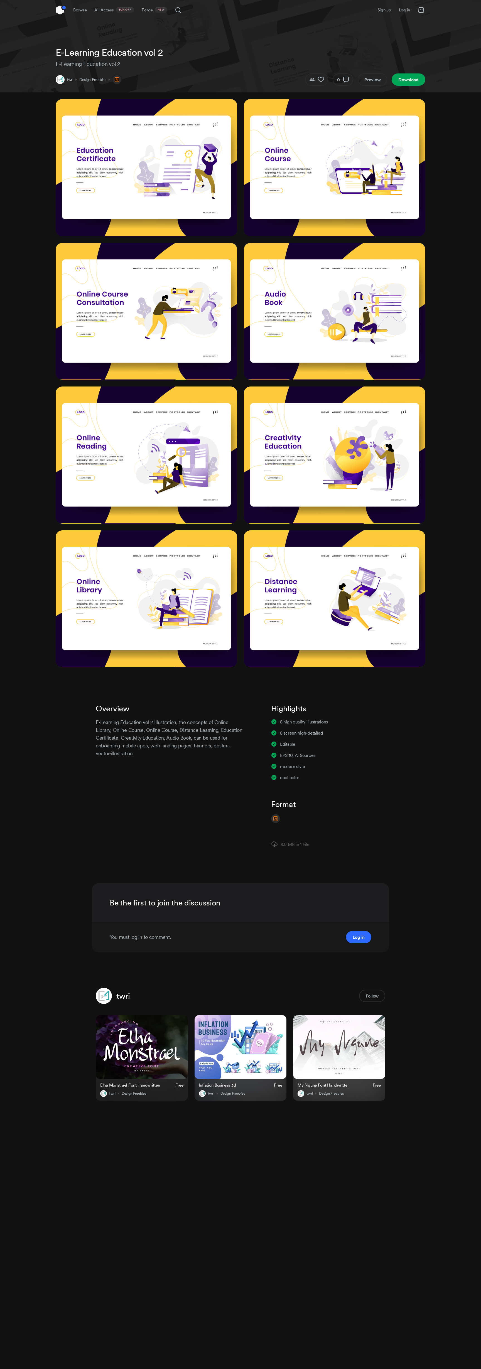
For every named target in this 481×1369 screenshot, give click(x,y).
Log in (404, 10)
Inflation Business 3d (217, 1085)
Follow (372, 996)
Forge (153, 10)
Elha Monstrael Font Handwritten (130, 1085)
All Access (112, 10)
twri (70, 79)
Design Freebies (92, 79)
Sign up (384, 10)
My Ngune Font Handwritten (323, 1085)
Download (408, 79)
